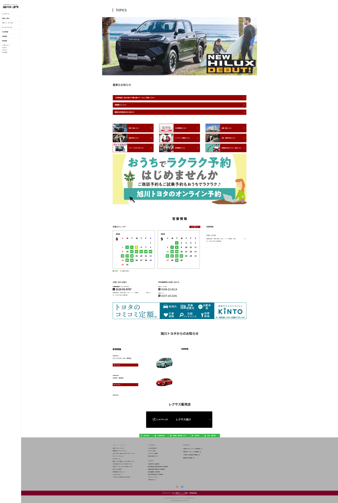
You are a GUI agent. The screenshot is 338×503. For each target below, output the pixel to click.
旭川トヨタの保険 (117, 469)
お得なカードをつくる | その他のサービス (122, 466)
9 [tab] (190, 72)
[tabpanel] (179, 46)
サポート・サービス (119, 445)
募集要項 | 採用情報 (187, 458)
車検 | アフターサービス (118, 448)
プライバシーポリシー (153, 477)
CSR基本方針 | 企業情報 (153, 464)
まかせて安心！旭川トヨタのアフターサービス (124, 453)
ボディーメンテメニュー (118, 456)
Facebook (4, 49)
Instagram (4, 47)
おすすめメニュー (117, 458)
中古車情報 (151, 445)
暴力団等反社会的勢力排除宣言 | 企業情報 (158, 466)
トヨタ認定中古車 (152, 448)
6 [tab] (182, 72)
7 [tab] (184, 72)
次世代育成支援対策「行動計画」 (156, 474)
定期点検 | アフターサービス (119, 450)
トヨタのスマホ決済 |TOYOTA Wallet (121, 477)
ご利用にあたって (6, 45)
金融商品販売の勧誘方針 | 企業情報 (156, 469)
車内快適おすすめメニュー (119, 472)
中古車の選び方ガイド (153, 456)
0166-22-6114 (169, 289)
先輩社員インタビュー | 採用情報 (191, 451)
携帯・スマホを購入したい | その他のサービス (124, 461)
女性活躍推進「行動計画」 (154, 472)
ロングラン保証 (151, 450)
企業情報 (151, 461)
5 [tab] (179, 72)
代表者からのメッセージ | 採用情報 (191, 448)
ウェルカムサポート (117, 474)
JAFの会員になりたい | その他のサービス (122, 464)
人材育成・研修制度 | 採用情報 (190, 454)
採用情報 (186, 445)
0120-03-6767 (124, 289)
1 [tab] (168, 72)
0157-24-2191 (169, 295)
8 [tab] (187, 72)
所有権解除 (4, 52)
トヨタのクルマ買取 (152, 453)
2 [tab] (171, 72)
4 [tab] (176, 72)
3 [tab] (174, 72)
